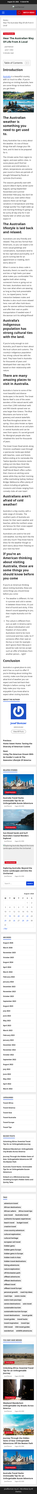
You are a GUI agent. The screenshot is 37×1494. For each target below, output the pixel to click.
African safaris (10, 1211)
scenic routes (20, 1296)
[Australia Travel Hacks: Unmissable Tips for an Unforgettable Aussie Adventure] (18, 784)
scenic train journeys (12, 1300)
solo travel (27, 1304)
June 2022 (7, 1074)
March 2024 (7, 972)
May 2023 (7, 1020)
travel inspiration (11, 1323)
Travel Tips (7, 1127)
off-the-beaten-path (12, 1273)
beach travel (9, 1223)
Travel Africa (8, 1103)
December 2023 (9, 986)
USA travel (8, 1327)
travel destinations (12, 1315)
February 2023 (9, 1035)
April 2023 (7, 1025)
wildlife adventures (24, 1331)
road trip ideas (26, 1292)
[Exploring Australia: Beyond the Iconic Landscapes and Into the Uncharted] (18, 854)
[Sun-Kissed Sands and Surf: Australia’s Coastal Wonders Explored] (18, 819)
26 (14, 920)
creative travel (10, 1226)
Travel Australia (9, 34)
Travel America (9, 1108)
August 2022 (8, 1064)
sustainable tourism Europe (15, 1311)
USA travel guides (22, 1327)
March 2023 (7, 1030)
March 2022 (7, 1089)
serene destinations (12, 1304)
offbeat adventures (12, 1277)
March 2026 (7, 947)
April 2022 (7, 1084)
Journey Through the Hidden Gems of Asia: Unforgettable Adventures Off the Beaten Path (18, 1159)
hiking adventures (11, 1265)
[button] (3, 12)
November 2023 (9, 991)
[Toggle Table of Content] (26, 63)
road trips (8, 1296)
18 (10, 916)
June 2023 (7, 1016)
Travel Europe (8, 1122)
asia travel (8, 1215)
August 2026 (8, 943)
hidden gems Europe (12, 1250)
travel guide (27, 1315)
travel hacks (22, 1319)
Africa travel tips (25, 1211)
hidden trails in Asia (12, 1257)
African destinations (12, 1207)
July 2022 (6, 1069)
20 (19, 916)
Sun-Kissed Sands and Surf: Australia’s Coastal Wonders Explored (16, 835)
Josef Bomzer (9, 47)
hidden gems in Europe (13, 1253)
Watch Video (28, 12)
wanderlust (9, 1331)
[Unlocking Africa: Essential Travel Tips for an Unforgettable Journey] (18, 1354)
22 (27, 916)
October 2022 (8, 1055)
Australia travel (21, 1215)
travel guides (9, 1319)
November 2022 (9, 1050)
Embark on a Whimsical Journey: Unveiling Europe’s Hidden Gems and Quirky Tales (18, 1179)
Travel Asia (7, 1112)
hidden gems (9, 1246)
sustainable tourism (12, 1307)
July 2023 (6, 1011)
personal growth (11, 1292)
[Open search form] (14, 13)
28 (23, 920)
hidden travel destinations (15, 1261)
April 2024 (7, 967)
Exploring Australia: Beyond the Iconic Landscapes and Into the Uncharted (17, 870)
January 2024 (8, 982)
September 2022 (9, 1059)
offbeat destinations (12, 1280)
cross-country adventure (14, 1230)
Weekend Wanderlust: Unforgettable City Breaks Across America (18, 1405)
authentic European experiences (17, 1219)
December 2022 (9, 1045)
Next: (18, 755)
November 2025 (9, 952)
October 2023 (8, 996)
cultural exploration (12, 1234)
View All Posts (18, 731)
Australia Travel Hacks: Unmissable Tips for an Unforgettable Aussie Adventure (18, 800)
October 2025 (8, 957)
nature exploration (12, 1269)
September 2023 (9, 1001)
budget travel (22, 1223)
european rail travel (12, 1242)
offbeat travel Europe (12, 1288)
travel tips (25, 1323)
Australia (7, 76)
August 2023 (8, 1006)
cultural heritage (11, 1238)
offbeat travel (9, 1284)
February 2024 (9, 977)
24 (5, 920)
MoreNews (24, 1489)
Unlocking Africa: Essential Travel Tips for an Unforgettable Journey (18, 1370)
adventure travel (11, 1203)
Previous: (17, 743)
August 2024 (8, 962)
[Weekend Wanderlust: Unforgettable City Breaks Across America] (18, 1389)
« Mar (5, 929)
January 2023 (8, 1040)
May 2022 (7, 1079)
